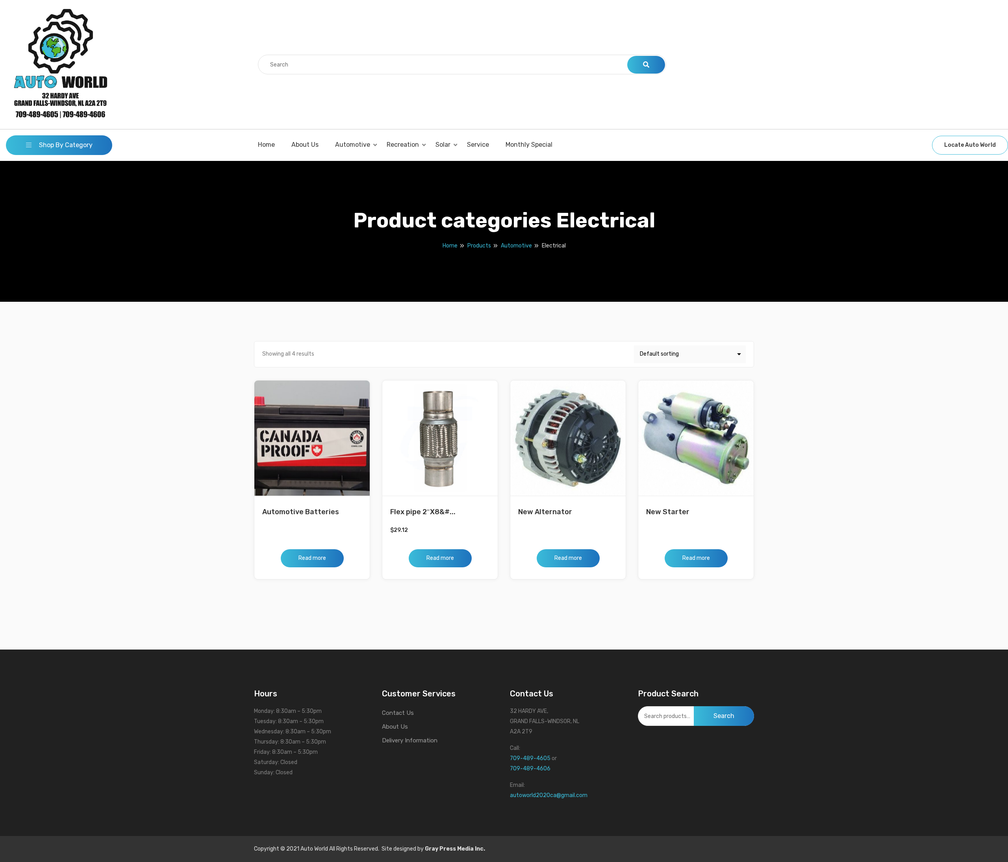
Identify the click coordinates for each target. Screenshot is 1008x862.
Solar (442, 144)
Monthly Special (529, 144)
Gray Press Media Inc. (455, 848)
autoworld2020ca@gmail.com (548, 795)
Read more (312, 558)
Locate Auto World (970, 145)
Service (478, 144)
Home (266, 144)
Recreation (403, 144)
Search (723, 716)
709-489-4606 (530, 768)
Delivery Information (409, 740)
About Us (305, 144)
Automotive (352, 144)
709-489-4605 (530, 758)
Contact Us (398, 712)
